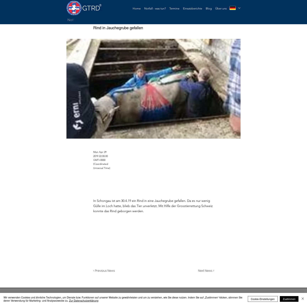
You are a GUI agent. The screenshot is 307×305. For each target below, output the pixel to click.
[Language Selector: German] (235, 8)
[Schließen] (303, 299)
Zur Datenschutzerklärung (83, 300)
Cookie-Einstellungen (263, 299)
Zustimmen (289, 299)
